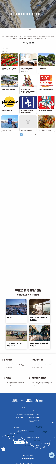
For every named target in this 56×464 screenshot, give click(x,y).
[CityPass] (39, 5)
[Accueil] (37, 5)
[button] (46, 5)
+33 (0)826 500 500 (34, 417)
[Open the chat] (52, 455)
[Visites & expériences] (40, 5)
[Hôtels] (38, 5)
